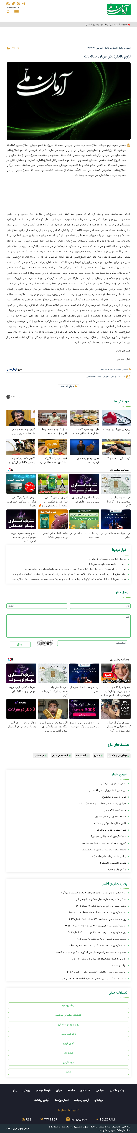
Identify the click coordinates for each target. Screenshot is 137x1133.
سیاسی (100, 1090)
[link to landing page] (119, 9)
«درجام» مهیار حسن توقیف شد (88, 460)
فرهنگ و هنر (42, 1090)
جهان (59, 1090)
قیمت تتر (68, 1053)
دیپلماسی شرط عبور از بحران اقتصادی (107, 790)
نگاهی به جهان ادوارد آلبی (113, 784)
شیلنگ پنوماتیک (68, 1005)
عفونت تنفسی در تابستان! (113, 863)
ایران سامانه (11, 1128)
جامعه (71, 1090)
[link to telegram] (23, 3)
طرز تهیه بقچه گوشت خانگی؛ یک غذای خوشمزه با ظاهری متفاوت (84, 432)
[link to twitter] (13, 3)
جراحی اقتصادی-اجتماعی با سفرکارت (108, 856)
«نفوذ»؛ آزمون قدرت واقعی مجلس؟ (108, 836)
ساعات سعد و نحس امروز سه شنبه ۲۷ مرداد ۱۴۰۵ (101, 939)
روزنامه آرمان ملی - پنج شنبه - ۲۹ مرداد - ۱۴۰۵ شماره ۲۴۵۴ (96, 932)
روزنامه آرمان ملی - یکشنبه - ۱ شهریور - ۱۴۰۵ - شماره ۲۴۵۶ (96, 972)
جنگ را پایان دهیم (117, 869)
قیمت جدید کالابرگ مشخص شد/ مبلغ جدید (53, 460)
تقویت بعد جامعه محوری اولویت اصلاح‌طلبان (107, 564)
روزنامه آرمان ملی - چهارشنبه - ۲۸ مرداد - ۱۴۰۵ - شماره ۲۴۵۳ (95, 926)
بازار (15, 1090)
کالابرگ (68, 1072)
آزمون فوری (68, 1043)
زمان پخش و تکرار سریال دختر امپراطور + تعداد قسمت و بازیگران (93, 893)
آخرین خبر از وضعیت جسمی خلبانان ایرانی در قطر (22, 460)
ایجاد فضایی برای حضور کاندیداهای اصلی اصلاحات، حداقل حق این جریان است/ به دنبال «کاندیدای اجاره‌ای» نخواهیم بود (75, 569)
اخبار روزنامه (125, 48)
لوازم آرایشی (68, 1062)
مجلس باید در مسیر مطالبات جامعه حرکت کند (102, 803)
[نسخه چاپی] (8, 48)
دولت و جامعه (118, 965)
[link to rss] (8, 3)
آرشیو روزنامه (81, 1100)
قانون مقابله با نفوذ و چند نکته (110, 823)
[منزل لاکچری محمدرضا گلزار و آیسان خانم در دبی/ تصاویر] (52, 417)
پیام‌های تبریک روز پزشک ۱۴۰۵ (117, 432)
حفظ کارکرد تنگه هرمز (115, 810)
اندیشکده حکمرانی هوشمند (68, 1015)
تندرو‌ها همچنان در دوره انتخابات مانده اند (104, 843)
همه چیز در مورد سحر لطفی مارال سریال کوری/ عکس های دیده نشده (91, 952)
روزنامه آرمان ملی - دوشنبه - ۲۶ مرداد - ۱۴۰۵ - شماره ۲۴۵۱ (96, 913)
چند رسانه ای (117, 1090)
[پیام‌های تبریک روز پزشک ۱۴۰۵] (116, 417)
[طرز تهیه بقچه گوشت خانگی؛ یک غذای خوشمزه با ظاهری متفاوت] (84, 417)
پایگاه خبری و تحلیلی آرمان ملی (80, 1127)
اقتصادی (85, 1090)
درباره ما (61, 1110)
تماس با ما (73, 1110)
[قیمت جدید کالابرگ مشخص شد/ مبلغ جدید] (52, 446)
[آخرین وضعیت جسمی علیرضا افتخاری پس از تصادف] (20, 417)
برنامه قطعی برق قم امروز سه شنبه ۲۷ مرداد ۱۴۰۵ (101, 906)
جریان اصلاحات (67, 386)
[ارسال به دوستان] (13, 48)
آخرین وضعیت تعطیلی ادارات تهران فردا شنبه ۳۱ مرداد (99, 959)
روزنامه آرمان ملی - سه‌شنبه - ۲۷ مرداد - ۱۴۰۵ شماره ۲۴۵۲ (97, 919)
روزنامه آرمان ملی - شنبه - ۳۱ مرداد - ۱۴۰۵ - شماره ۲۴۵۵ (97, 946)
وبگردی (98, 1100)
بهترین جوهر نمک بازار (68, 1024)
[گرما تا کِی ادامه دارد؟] (116, 446)
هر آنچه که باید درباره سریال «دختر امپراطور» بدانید (100, 899)
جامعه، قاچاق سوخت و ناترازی (110, 817)
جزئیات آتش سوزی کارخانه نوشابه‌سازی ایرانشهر (105, 24)
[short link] (18, 48)
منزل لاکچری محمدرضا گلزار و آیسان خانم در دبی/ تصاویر (54, 432)
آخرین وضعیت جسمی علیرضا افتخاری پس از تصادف (23, 432)
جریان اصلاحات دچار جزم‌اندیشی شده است (108, 559)
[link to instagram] (18, 3)
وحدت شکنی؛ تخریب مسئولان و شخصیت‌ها (104, 850)
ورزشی (26, 1090)
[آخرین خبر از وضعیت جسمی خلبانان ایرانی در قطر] (20, 446)
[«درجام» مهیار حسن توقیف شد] (84, 446)
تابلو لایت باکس (68, 1034)
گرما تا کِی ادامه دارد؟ (119, 458)
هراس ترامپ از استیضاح (114, 797)
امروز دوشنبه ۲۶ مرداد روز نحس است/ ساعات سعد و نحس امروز (93, 979)
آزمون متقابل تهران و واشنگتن (111, 830)
